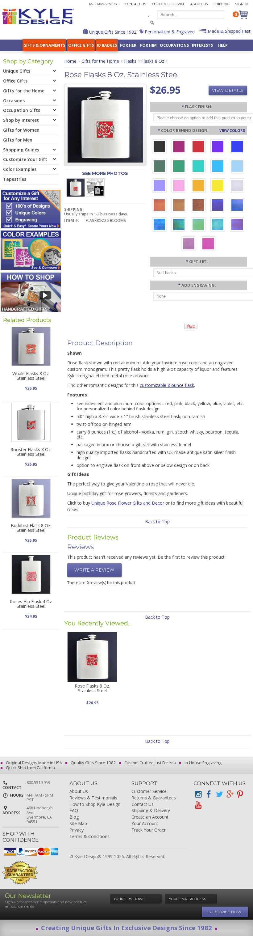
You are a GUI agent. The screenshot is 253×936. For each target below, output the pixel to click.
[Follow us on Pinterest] (240, 794)
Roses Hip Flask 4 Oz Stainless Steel (31, 604)
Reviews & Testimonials (93, 798)
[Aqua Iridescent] (218, 225)
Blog (74, 817)
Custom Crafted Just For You (149, 762)
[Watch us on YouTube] (198, 805)
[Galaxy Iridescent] (218, 206)
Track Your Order (148, 830)
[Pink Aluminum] (179, 186)
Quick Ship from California (30, 767)
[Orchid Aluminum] (159, 186)
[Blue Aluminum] (237, 147)
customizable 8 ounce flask (167, 385)
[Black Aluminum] (159, 147)
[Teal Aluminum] (198, 167)
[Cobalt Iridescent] (237, 206)
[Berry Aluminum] (179, 147)
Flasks (130, 61)
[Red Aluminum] (198, 147)
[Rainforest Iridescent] (179, 225)
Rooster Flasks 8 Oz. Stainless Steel (31, 452)
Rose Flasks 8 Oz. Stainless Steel (92, 688)
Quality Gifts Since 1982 (93, 762)
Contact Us (135, 4)
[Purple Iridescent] (237, 225)
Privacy (76, 830)
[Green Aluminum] (179, 167)
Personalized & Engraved (169, 32)
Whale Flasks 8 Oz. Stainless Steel (31, 376)
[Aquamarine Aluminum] (237, 167)
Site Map (78, 823)
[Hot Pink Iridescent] (208, 244)
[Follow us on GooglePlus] (229, 794)
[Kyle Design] (38, 16)
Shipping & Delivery (150, 810)
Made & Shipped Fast (228, 31)
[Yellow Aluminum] (218, 186)
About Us (199, 4)
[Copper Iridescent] (198, 206)
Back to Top (157, 521)
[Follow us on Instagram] (198, 794)
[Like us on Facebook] (208, 794)
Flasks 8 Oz (152, 61)
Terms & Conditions (89, 836)
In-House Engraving (203, 762)
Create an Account (149, 817)
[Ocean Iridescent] (159, 225)
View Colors (232, 130)
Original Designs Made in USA (33, 762)
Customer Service (168, 4)
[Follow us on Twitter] (219, 794)
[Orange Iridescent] (159, 206)
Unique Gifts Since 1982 (112, 32)
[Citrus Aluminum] (198, 186)
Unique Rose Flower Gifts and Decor (127, 503)
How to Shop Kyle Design (94, 804)
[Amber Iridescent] (179, 206)
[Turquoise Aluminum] (218, 167)
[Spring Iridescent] (198, 225)
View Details (227, 90)
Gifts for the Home (100, 61)
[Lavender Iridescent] (189, 244)
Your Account (144, 823)
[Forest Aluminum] (159, 167)
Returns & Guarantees (153, 798)
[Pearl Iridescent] (237, 186)
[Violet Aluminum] (218, 147)
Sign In (241, 4)
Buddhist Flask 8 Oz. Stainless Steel (31, 528)
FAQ (73, 810)
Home (70, 61)
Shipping (222, 4)
